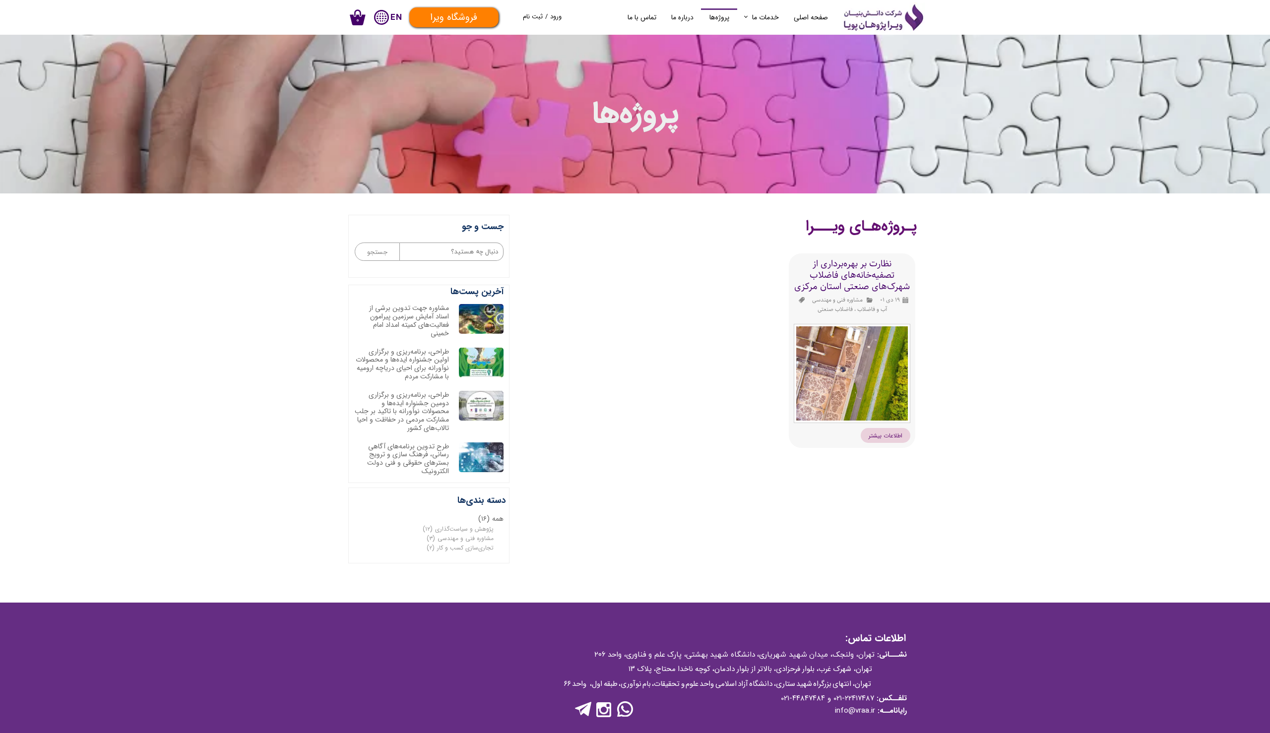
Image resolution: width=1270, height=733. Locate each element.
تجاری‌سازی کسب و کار (460, 547)
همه (491, 518)
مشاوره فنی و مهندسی (837, 300)
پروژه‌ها (719, 17)
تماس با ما (642, 17)
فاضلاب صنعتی (835, 309)
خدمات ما (765, 17)
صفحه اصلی (811, 17)
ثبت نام (533, 16)
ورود (556, 16)
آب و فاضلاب (872, 309)
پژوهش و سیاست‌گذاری (458, 529)
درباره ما (682, 17)
